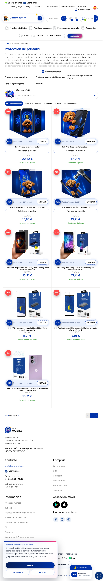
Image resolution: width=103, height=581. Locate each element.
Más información (52, 71)
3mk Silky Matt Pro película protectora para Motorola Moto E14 (75, 269)
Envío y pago (16, 6)
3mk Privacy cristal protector (27, 147)
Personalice (18, 572)
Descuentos (71, 104)
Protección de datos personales (20, 512)
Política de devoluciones (16, 517)
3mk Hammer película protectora (75, 207)
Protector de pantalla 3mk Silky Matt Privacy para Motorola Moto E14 (27, 269)
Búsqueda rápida (23, 90)
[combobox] (57, 95)
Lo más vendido (34, 104)
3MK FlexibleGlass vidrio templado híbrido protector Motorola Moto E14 (76, 329)
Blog (28, 6)
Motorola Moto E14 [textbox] (27, 95)
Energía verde (15, 2)
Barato (49, 104)
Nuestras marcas (13, 503)
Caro (59, 104)
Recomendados (15, 104)
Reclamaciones (68, 6)
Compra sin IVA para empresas (19, 537)
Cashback (38, 6)
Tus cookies (10, 508)
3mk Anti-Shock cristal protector (75, 147)
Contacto (82, 6)
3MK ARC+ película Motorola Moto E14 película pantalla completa (27, 329)
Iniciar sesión (84, 9)
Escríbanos (32, 2)
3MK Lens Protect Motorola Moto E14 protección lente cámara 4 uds (27, 389)
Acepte (30, 565)
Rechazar (43, 572)
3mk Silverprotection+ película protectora (27, 207)
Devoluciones (52, 6)
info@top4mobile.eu (14, 466)
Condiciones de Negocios (16, 522)
